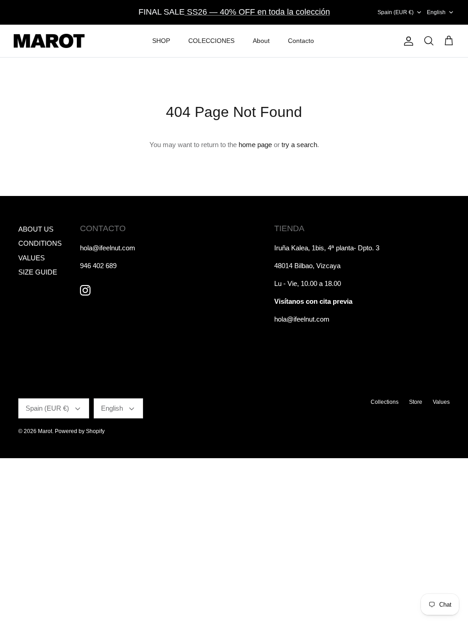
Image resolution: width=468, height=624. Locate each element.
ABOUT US (35, 229)
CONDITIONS (40, 243)
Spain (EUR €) (396, 12)
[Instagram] (85, 290)
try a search (299, 144)
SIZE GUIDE (37, 272)
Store (415, 402)
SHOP (161, 40)
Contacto (301, 40)
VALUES (31, 258)
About (261, 40)
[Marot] (49, 41)
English (436, 12)
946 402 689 (98, 266)
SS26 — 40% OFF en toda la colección (257, 11)
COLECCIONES (211, 40)
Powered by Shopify (80, 431)
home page (255, 144)
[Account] (406, 41)
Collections (385, 402)
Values (441, 402)
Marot (45, 431)
